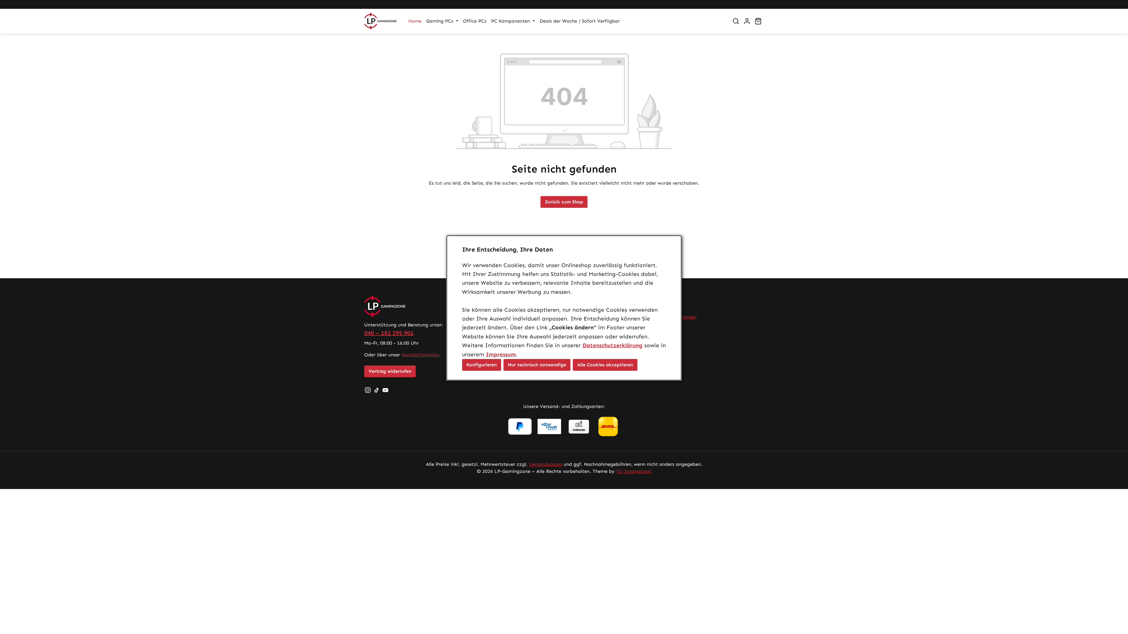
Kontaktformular (420, 355)
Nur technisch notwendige (537, 364)
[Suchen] (735, 21)
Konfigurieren (481, 364)
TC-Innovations (633, 471)
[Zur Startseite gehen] (380, 21)
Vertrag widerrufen (390, 371)
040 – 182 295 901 (389, 332)
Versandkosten (545, 464)
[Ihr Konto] (747, 21)
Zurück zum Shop (564, 202)
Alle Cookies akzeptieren (605, 364)
